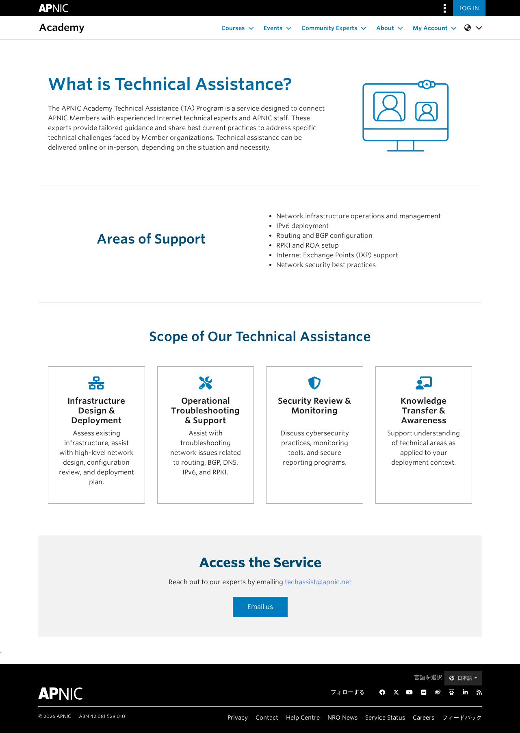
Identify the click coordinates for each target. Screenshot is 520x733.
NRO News (342, 717)
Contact (267, 717)
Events (273, 28)
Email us (260, 607)
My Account (430, 28)
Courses (233, 28)
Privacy (238, 717)
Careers (423, 717)
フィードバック (462, 717)
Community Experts (329, 28)
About (385, 28)
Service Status (385, 717)
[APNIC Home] (70, 693)
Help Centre (303, 717)
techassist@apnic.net (318, 582)
